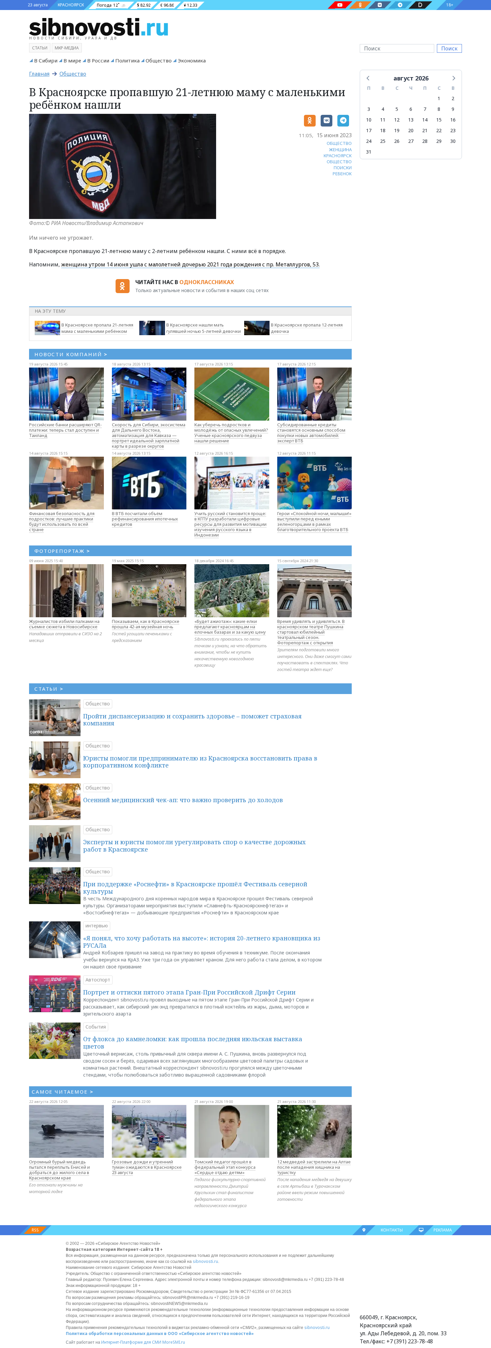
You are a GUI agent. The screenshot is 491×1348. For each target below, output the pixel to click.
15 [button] (439, 120)
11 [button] (382, 120)
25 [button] (382, 141)
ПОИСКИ (343, 168)
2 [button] (453, 98)
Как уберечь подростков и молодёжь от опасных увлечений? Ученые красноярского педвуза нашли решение (231, 433)
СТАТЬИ (48, 688)
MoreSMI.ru (173, 1342)
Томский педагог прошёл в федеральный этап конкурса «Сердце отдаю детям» (225, 1167)
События (96, 1027)
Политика (127, 60)
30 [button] (453, 141)
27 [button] (411, 141)
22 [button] (439, 130)
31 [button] (368, 152)
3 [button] (368, 109)
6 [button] (411, 109)
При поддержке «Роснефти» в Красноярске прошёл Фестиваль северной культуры (195, 887)
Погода (104, 5)
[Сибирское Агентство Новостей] (98, 26)
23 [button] (453, 130)
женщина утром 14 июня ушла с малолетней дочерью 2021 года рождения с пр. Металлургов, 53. (190, 264)
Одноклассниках (206, 282)
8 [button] (439, 109)
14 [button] (425, 120)
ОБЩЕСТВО (339, 143)
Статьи (39, 48)
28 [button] (425, 141)
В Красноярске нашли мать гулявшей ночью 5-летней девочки (203, 328)
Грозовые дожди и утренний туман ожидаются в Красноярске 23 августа (147, 1167)
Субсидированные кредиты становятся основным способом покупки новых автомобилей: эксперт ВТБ (311, 433)
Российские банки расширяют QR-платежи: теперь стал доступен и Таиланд (65, 430)
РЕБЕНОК (342, 174)
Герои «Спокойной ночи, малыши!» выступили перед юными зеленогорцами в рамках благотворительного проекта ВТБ (314, 521)
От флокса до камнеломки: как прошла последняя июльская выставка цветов (192, 1042)
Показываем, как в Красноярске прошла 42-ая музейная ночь (145, 624)
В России (98, 60)
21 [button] (425, 130)
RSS (35, 1230)
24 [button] (368, 141)
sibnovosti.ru (205, 1261)
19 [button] (396, 130)
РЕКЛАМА (443, 1230)
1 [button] (439, 98)
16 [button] (453, 120)
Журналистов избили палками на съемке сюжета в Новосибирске (64, 624)
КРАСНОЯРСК (71, 5)
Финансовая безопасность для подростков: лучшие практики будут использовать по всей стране (62, 521)
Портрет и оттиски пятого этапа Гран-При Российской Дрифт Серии (189, 992)
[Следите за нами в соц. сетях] (340, 5)
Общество (159, 60)
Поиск (449, 48)
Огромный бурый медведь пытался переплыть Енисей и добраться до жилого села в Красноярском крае (59, 1170)
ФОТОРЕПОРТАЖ (62, 550)
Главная (39, 73)
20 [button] (411, 130)
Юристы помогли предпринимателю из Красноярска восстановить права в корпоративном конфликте (200, 761)
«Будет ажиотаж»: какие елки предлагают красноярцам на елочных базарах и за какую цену (230, 626)
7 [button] (425, 109)
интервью (97, 925)
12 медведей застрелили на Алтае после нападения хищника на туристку (314, 1167)
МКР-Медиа (67, 48)
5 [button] (396, 109)
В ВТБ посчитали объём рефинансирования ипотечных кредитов (145, 518)
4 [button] (382, 109)
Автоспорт (98, 979)
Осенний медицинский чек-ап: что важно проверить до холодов (183, 800)
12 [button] (396, 120)
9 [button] (453, 109)
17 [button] (368, 130)
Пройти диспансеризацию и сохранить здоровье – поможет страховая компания (192, 719)
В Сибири (45, 60)
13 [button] (411, 120)
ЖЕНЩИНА (340, 150)
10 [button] (368, 120)
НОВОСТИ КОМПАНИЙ (71, 354)
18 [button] (382, 130)
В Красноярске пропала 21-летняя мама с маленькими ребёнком (97, 328)
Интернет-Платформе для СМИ (131, 1342)
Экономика (192, 60)
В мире (72, 60)
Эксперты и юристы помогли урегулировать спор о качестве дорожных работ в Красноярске (194, 845)
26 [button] (396, 141)
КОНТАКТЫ (392, 1230)
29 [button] (439, 141)
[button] (368, 78)
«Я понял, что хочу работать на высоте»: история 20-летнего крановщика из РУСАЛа (201, 941)
